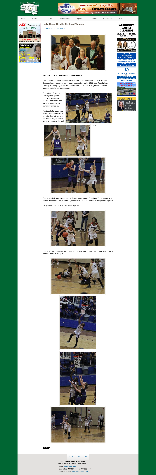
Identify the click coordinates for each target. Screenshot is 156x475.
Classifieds (107, 18)
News (34, 18)
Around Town (48, 18)
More (120, 18)
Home (23, 18)
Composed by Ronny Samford (54, 28)
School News (65, 18)
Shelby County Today (80, 471)
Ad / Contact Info (82, 457)
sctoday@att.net (70, 466)
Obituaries (93, 18)
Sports (79, 18)
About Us (71, 457)
